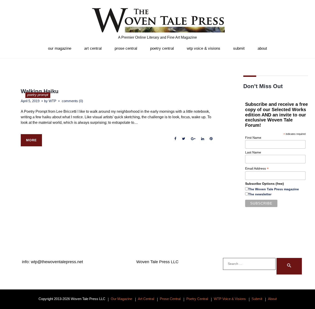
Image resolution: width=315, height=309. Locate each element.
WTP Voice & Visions (203, 48)
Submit (239, 48)
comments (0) (72, 101)
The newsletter (259, 194)
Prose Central (126, 48)
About (262, 48)
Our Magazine (59, 48)
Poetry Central (162, 48)
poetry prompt (37, 95)
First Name (253, 137)
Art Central (93, 48)
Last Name (253, 152)
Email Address (257, 168)
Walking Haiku (40, 91)
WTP (52, 101)
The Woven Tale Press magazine (273, 189)
